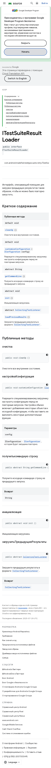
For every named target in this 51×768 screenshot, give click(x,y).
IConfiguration (12, 251)
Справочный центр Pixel (12, 711)
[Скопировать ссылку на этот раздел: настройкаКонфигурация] (37, 376)
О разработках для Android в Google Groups (22, 691)
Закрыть (25, 43)
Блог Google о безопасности (15, 682)
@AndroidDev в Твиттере (13, 673)
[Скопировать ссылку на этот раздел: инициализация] (24, 512)
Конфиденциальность (14, 752)
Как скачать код (9, 640)
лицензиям (22, 608)
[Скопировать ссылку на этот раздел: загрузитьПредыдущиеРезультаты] (5, 546)
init (7, 298)
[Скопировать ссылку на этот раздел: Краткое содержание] (40, 206)
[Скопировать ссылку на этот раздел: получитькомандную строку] (41, 456)
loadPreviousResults (15, 317)
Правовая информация (14, 748)
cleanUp (9, 230)
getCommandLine (13, 276)
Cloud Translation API (13, 73)
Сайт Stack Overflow (11, 729)
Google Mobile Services (12, 724)
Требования (7, 636)
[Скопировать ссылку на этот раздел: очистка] (15, 347)
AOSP (4, 90)
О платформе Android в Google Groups (19, 687)
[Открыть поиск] (31, 3)
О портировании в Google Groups (17, 695)
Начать (25, 52)
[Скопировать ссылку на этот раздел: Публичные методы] (36, 338)
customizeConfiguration (17, 249)
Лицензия (32, 748)
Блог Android (8, 678)
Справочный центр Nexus (13, 716)
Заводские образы (10, 649)
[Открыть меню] (4, 3)
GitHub (5, 658)
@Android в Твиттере (11, 669)
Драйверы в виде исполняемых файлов (19, 653)
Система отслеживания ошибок (16, 733)
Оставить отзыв (34, 752)
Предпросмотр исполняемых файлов (18, 644)
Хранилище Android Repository (16, 631)
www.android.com (10, 720)
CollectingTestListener (28, 310)
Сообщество (31, 743)
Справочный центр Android (14, 707)
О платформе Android (12, 743)
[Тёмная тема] (47, 354)
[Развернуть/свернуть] (18, 96)
